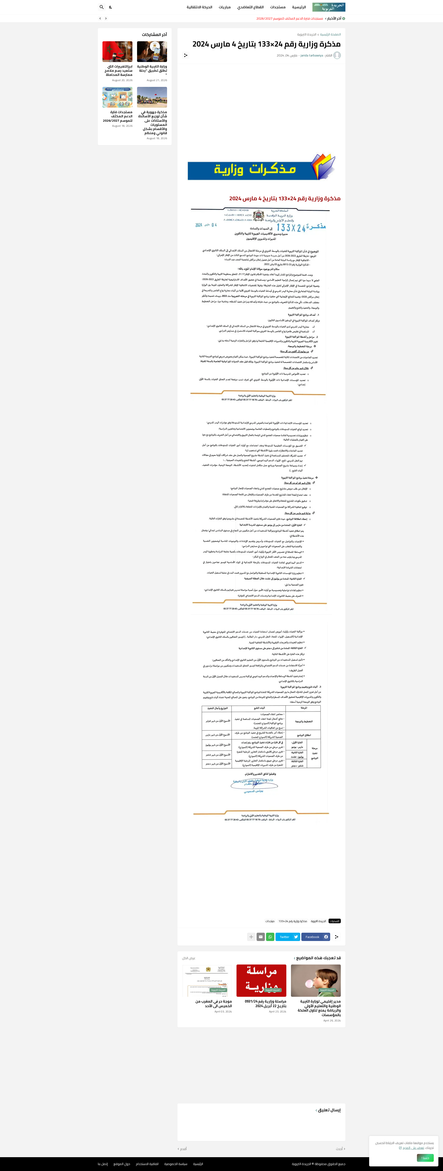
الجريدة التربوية (306, 35)
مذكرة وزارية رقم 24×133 (292, 921)
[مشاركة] (185, 55)
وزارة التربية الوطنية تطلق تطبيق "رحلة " (152, 70)
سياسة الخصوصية (175, 1164)
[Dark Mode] (111, 7)
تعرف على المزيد (413, 1148)
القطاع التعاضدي (250, 7)
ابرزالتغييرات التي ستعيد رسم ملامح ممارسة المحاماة (118, 70)
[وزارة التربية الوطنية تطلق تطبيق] (152, 51)
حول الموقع (122, 1164)
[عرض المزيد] (251, 937)
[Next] (100, 18)
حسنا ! (425, 1158)
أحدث (339, 1149)
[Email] (261, 937)
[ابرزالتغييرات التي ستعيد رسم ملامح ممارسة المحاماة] (117, 51)
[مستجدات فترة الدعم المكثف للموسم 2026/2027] (117, 97)
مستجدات (278, 7)
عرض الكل (188, 958)
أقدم (183, 1149)
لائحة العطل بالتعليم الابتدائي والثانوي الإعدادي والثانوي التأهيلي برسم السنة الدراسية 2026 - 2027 (259, 18)
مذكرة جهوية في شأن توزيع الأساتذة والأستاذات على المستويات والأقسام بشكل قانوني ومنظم (152, 122)
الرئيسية (299, 7)
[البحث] (102, 7)
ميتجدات (270, 921)
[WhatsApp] (270, 937)
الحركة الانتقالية (199, 7)
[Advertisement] (261, 100)
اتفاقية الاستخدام (147, 1164)
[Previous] (106, 18)
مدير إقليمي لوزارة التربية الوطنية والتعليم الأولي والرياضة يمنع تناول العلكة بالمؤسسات (319, 1008)
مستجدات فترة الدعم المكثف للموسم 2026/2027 (117, 116)
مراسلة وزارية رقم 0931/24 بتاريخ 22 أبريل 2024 (265, 1003)
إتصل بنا (103, 1164)
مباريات (225, 7)
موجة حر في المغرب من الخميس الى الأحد (213, 1003)
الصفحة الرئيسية (330, 35)
